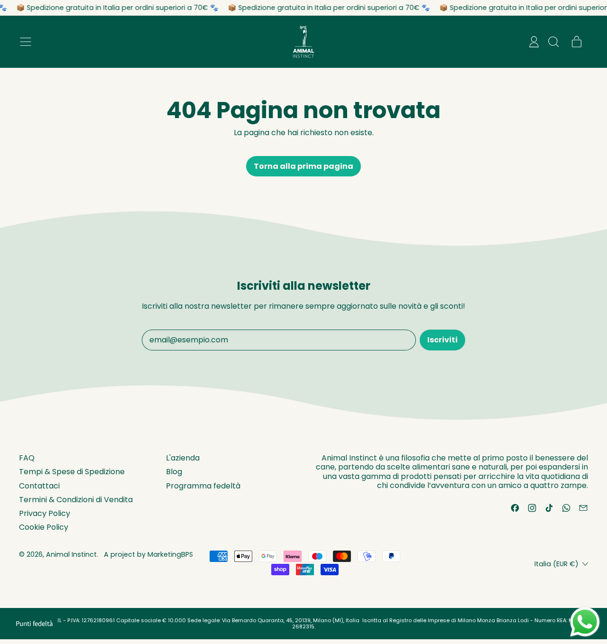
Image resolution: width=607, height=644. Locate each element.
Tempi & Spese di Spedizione (72, 471)
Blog (174, 471)
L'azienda (183, 457)
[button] (553, 41)
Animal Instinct (71, 554)
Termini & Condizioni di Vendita (76, 499)
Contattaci (39, 485)
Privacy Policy (44, 513)
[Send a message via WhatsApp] (585, 622)
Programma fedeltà (203, 485)
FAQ (27, 457)
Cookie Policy (43, 527)
